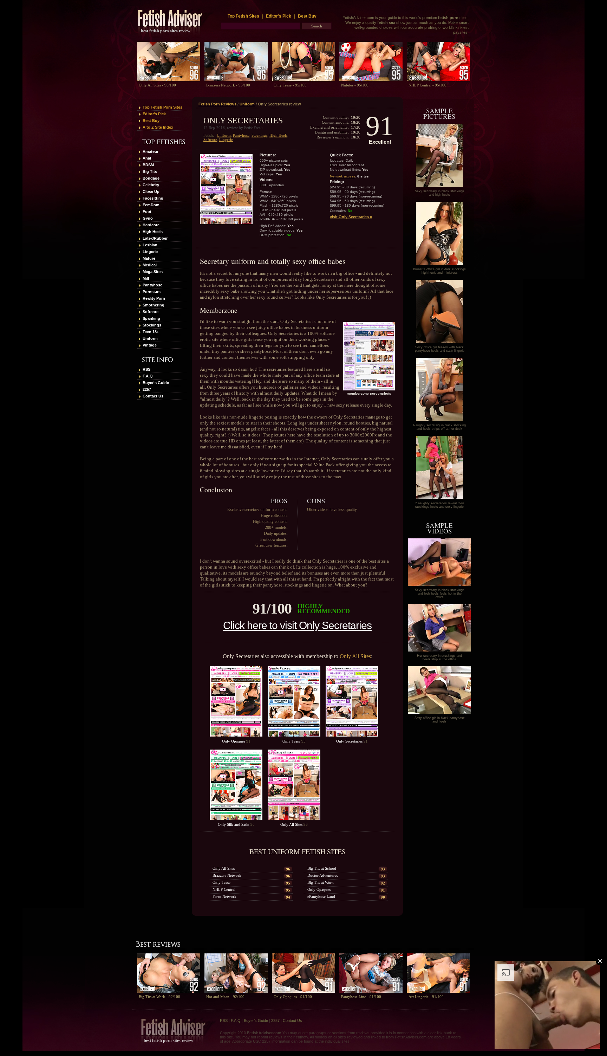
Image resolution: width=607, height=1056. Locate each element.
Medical (150, 265)
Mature (149, 258)
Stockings (152, 325)
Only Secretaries (349, 741)
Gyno (148, 218)
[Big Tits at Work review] (168, 973)
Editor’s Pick (154, 114)
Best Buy (307, 16)
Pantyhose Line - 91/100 (361, 997)
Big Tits (150, 171)
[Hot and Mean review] (236, 973)
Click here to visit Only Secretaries (297, 625)
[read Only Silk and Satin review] (236, 785)
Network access (342, 176)
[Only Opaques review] (303, 973)
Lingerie (150, 252)
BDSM (148, 165)
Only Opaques (233, 741)
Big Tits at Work (320, 882)
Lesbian (150, 245)
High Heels (153, 231)
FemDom (151, 205)
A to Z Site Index (158, 127)
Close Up (151, 191)
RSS (146, 369)
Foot (147, 211)
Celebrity (151, 185)
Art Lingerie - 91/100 (426, 997)
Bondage (151, 178)
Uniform (150, 338)
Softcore (150, 312)
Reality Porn (154, 298)
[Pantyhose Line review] (371, 973)
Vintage (150, 345)
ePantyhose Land (321, 896)
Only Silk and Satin (233, 824)
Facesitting (153, 198)
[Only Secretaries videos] (439, 584)
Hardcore (151, 225)
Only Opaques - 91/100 (293, 997)
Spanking (151, 318)
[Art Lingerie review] (438, 973)
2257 (147, 389)
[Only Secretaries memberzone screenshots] (369, 356)
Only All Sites (355, 656)
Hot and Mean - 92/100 (225, 997)
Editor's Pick (278, 16)
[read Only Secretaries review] (352, 701)
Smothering (153, 305)
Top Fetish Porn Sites (162, 107)
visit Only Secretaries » (351, 217)
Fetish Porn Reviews (217, 104)
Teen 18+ (151, 332)
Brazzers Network (227, 875)
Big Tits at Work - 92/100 (159, 997)
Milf (146, 278)
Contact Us (153, 396)
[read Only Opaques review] (236, 701)
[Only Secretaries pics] (439, 185)
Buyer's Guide (156, 383)
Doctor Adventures (322, 875)
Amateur (150, 151)
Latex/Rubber (155, 238)
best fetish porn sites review (165, 30)
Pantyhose (152, 285)
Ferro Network (224, 896)
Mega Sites (153, 272)
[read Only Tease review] (294, 701)
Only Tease (291, 741)
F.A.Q (148, 376)
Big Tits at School (321, 868)
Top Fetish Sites (244, 16)
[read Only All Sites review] (294, 785)
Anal (147, 158)
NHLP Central (224, 889)
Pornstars (152, 292)
